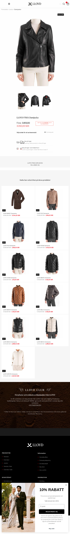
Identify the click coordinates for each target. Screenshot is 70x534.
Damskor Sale (8, 469)
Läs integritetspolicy (35, 405)
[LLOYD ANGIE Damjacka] (18, 263)
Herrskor (6, 456)
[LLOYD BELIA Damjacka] (52, 295)
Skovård (41, 467)
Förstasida (4, 9)
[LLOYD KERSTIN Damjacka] (18, 360)
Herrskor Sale (8, 466)
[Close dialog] (66, 484)
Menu (3, 4)
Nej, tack (51, 529)
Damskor (6, 460)
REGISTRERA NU (52, 511)
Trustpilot (5, 432)
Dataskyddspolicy (45, 460)
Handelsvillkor (43, 457)
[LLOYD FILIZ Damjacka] (52, 199)
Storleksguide (50, 132)
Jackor (6, 463)
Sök (63, 4)
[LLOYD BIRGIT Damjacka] (18, 199)
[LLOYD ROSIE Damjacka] (52, 231)
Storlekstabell (43, 463)
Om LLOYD (42, 470)
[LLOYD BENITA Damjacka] (52, 263)
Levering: (27, 143)
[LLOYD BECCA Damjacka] (18, 327)
